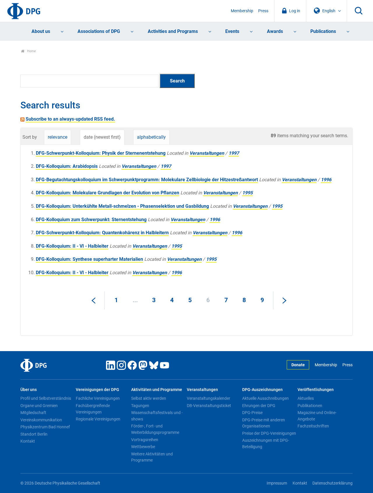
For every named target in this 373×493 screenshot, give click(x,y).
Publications (323, 31)
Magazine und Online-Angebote (317, 415)
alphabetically (151, 137)
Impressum (277, 483)
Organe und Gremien (39, 405)
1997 (233, 153)
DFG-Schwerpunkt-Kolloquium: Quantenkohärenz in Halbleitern (102, 232)
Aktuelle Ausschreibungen (265, 398)
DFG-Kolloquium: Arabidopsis (67, 166)
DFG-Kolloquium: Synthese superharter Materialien (89, 259)
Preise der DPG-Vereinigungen (269, 433)
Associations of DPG (99, 31)
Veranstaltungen (206, 153)
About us (40, 31)
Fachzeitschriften (313, 426)
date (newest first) (102, 137)
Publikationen (310, 405)
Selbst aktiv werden (148, 398)
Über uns (28, 389)
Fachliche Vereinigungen (98, 398)
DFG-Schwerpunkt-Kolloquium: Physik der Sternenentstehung (101, 153)
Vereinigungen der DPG (97, 389)
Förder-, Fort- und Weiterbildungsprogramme (155, 429)
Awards (275, 31)
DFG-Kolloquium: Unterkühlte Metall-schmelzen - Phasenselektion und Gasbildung (122, 206)
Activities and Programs (173, 31)
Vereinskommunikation (41, 420)
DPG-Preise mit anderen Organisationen (263, 423)
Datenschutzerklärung (332, 483)
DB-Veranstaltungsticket (209, 405)
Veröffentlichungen (316, 389)
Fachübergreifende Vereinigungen (93, 408)
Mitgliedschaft (33, 412)
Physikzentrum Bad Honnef (45, 427)
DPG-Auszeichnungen (262, 389)
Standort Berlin (33, 434)
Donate (298, 364)
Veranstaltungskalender (208, 398)
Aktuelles (306, 398)
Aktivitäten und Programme (156, 389)
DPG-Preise (252, 412)
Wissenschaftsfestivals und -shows (157, 415)
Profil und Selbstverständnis (45, 398)
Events (232, 31)
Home (31, 51)
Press (263, 10)
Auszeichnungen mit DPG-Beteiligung (265, 443)
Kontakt (27, 441)
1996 (326, 179)
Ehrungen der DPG (258, 405)
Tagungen (140, 405)
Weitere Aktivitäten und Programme (152, 457)
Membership (242, 10)
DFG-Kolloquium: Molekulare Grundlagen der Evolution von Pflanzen (107, 193)
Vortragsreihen (144, 439)
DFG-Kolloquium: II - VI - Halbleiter (72, 246)
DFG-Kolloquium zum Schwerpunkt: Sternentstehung (91, 219)
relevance (57, 137)
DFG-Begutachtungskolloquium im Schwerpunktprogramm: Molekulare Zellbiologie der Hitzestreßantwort (147, 179)
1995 (247, 193)
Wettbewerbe (143, 446)
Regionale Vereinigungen (98, 419)
